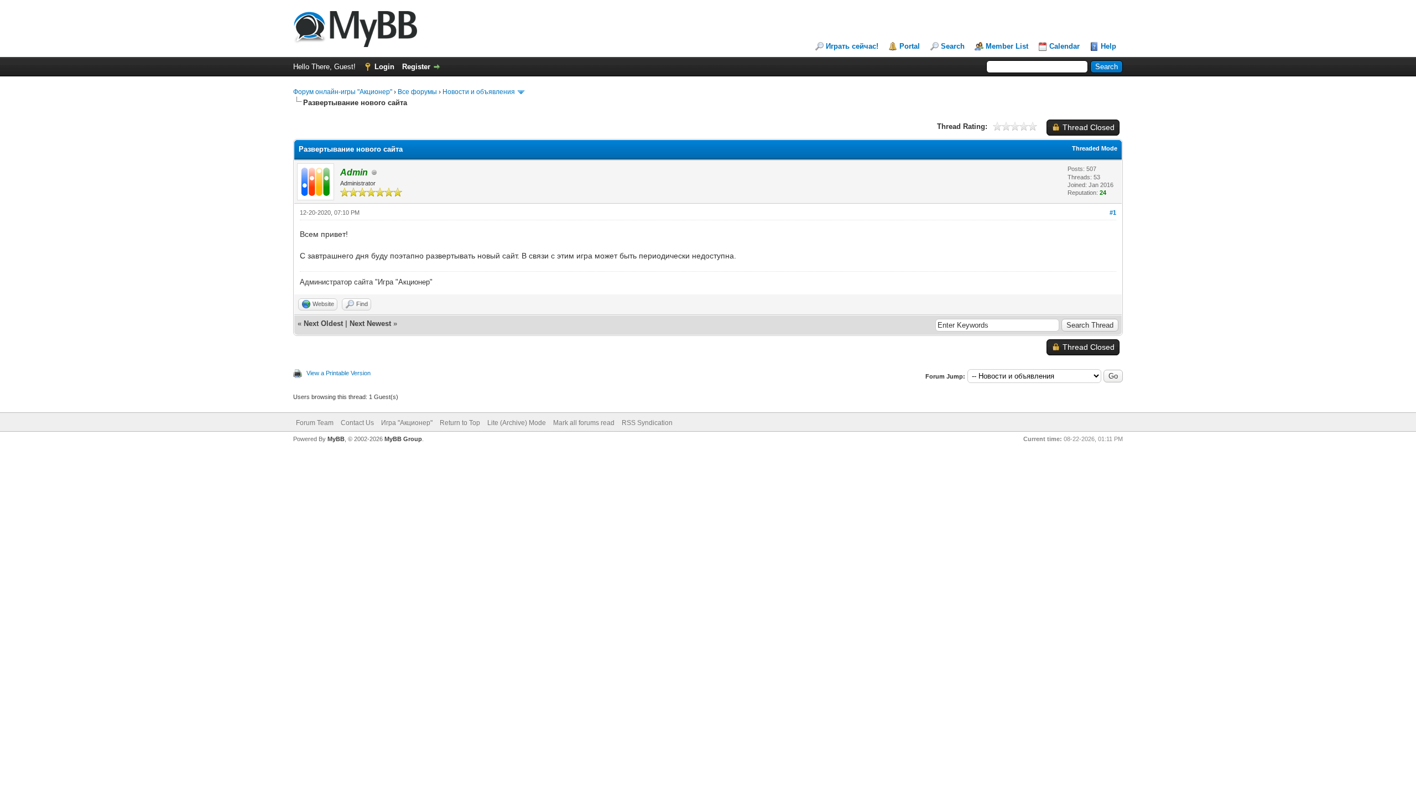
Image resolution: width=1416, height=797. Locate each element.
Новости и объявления (478, 92)
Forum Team (315, 423)
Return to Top (460, 423)
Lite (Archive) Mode (516, 423)
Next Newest (370, 323)
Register (416, 67)
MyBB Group (403, 439)
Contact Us (357, 423)
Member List (1007, 46)
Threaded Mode (1094, 148)
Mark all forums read (584, 423)
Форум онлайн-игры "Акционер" (342, 92)
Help (1108, 46)
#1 (1113, 212)
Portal (909, 46)
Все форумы (417, 92)
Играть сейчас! (852, 46)
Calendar (1064, 46)
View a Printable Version (338, 373)
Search (953, 46)
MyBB (336, 439)
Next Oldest (323, 323)
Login (384, 67)
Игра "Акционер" (407, 423)
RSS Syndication (647, 423)
